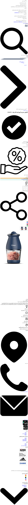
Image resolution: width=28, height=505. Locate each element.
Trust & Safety (25, 178)
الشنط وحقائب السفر (23, 445)
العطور (25, 438)
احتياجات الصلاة (24, 433)
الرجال (25, 444)
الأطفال (25, 434)
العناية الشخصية (24, 440)
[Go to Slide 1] (26, 228)
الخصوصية (25, 486)
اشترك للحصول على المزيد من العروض (23, 470)
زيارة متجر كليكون (25, 110)
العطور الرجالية (24, 439)
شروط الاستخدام (24, 485)
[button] (14, 247)
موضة (25, 432)
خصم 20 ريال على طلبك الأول (14, 470)
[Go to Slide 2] (22, 228)
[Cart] (27, 56)
